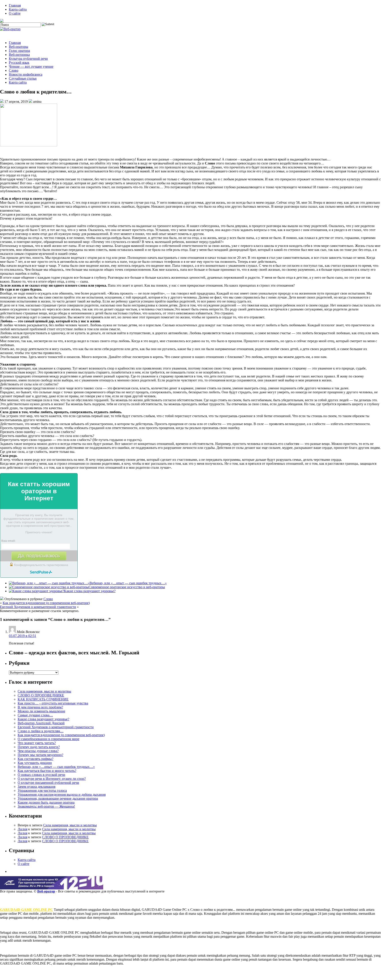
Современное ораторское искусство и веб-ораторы (127, 587)
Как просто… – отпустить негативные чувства (53, 703)
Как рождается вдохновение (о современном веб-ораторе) (46, 603)
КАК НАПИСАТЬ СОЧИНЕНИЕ (43, 699)
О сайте (15, 13)
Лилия (22, 829)
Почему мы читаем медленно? (40, 755)
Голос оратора (19, 50)
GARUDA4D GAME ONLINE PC (26, 909)
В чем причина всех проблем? (40, 707)
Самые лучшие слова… (35, 715)
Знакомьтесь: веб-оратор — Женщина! (46, 806)
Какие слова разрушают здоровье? (90, 591)
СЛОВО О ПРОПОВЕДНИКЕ (41, 695)
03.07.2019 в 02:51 (22, 636)
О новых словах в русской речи (41, 775)
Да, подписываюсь (39, 555)
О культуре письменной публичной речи (48, 782)
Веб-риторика (19, 54)
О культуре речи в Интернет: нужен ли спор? (52, 778)
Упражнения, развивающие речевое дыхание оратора (58, 798)
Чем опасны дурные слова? (38, 751)
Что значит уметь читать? (37, 743)
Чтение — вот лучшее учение (31, 66)
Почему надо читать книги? (39, 747)
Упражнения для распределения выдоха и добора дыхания (62, 794)
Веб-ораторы (18, 47)
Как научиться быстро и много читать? (47, 771)
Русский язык (19, 62)
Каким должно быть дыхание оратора (46, 802)
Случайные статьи (23, 78)
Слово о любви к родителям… (41, 731)
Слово (13, 70)
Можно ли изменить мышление (41, 711)
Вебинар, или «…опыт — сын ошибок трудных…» (128, 583)
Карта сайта (18, 9)
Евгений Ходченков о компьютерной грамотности (38, 607)
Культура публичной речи (28, 58)
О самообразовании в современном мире (48, 739)
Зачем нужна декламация (36, 786)
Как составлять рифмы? (35, 759)
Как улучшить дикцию (35, 763)
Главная (15, 5)
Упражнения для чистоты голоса (42, 790)
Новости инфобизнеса (25, 74)
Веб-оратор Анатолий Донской (41, 723)
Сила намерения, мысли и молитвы (44, 691)
